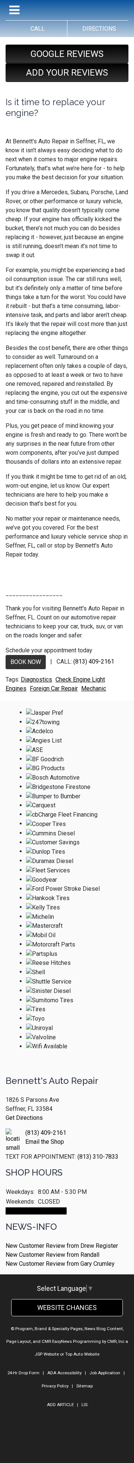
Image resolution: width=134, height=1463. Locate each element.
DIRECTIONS (97, 28)
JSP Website (47, 1354)
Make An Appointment (36, 1210)
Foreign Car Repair (54, 688)
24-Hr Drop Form (23, 1372)
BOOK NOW (25, 661)
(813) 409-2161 (93, 661)
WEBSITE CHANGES (67, 1307)
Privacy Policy (55, 1386)
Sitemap (84, 1386)
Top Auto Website (82, 1354)
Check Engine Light (80, 679)
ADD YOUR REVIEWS (67, 72)
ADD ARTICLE (60, 1404)
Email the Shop (44, 1141)
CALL (36, 28)
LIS (84, 1404)
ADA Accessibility (64, 1372)
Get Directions (24, 1117)
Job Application (104, 1372)
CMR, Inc (115, 1341)
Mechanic (93, 688)
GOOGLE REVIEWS (67, 54)
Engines (16, 688)
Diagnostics (36, 679)
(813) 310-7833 (97, 1156)
